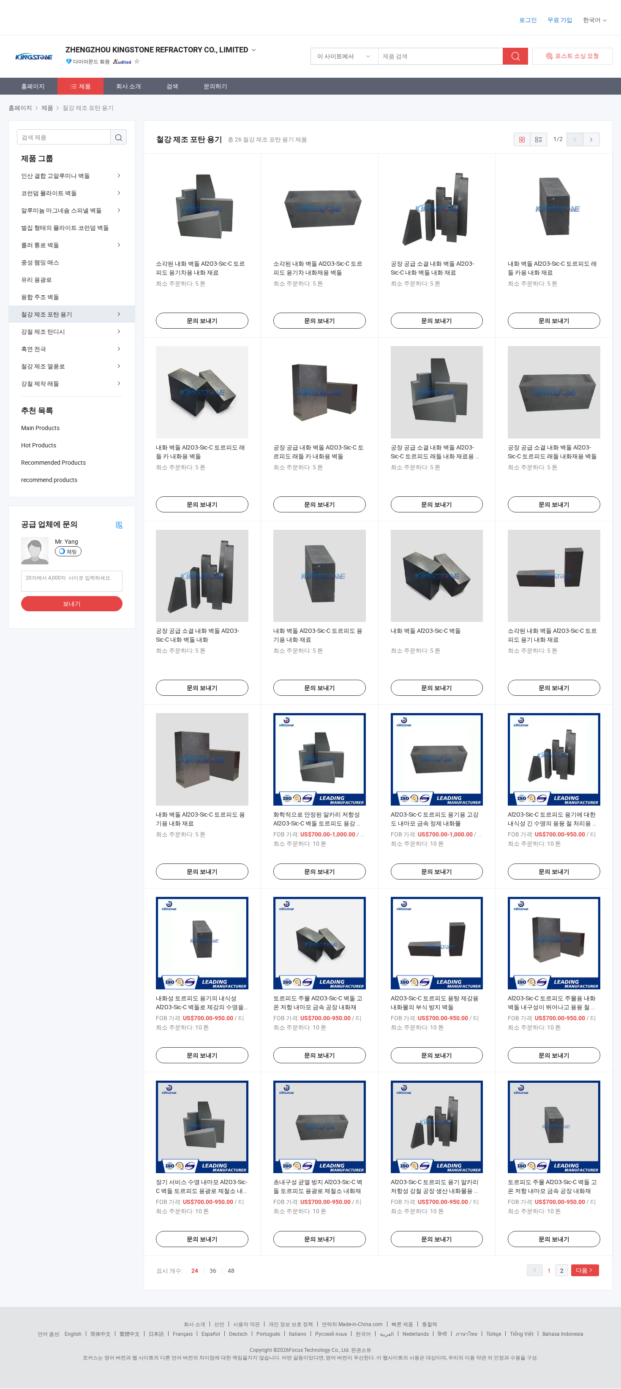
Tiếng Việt (522, 1333)
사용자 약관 (246, 1324)
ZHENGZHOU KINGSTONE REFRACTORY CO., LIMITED (156, 49)
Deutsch (238, 1333)
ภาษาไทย (466, 1333)
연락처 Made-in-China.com (352, 1324)
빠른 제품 (402, 1324)
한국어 (363, 1333)
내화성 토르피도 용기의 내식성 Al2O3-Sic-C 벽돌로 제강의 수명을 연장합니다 (200, 1007)
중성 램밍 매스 (40, 262)
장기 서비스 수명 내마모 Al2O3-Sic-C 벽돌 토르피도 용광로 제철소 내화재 (201, 1191)
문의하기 (215, 86)
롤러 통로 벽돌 (40, 245)
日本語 (156, 1333)
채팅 (72, 551)
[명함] (119, 524)
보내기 (72, 603)
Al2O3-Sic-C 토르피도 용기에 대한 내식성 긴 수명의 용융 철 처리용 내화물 (553, 823)
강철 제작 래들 (40, 383)
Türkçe (493, 1333)
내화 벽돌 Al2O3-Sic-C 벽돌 (426, 630)
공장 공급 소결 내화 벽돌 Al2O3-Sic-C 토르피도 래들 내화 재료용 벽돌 (436, 456)
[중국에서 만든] (62, 17)
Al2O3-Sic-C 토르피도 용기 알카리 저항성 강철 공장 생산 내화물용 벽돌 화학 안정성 (435, 1191)
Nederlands (416, 1333)
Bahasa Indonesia (562, 1333)
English (73, 1333)
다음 (582, 1270)
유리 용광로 (36, 279)
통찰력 (429, 1324)
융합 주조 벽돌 (40, 297)
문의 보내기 (202, 320)
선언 (219, 1324)
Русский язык (331, 1333)
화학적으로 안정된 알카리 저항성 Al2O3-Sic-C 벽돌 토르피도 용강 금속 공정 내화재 (317, 823)
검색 (172, 86)
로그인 (528, 20)
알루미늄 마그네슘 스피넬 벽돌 (61, 210)
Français (183, 1333)
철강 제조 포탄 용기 (46, 314)
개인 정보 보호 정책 (291, 1324)
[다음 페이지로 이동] (591, 139)
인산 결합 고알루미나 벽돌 (55, 176)
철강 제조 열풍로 (43, 366)
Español (211, 1333)
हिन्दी (442, 1333)
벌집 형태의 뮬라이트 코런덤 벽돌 (65, 227)
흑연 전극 (33, 349)
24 (194, 1270)
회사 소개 (128, 86)
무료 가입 (559, 20)
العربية (387, 1333)
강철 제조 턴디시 (43, 331)
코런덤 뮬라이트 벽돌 (49, 193)
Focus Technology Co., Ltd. (319, 1349)
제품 (85, 86)
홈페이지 (33, 86)
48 (231, 1270)
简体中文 (100, 1333)
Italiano (297, 1333)
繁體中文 (130, 1333)
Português (268, 1333)
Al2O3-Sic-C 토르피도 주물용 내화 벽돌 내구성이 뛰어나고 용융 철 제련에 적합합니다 (552, 1007)
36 (213, 1270)
